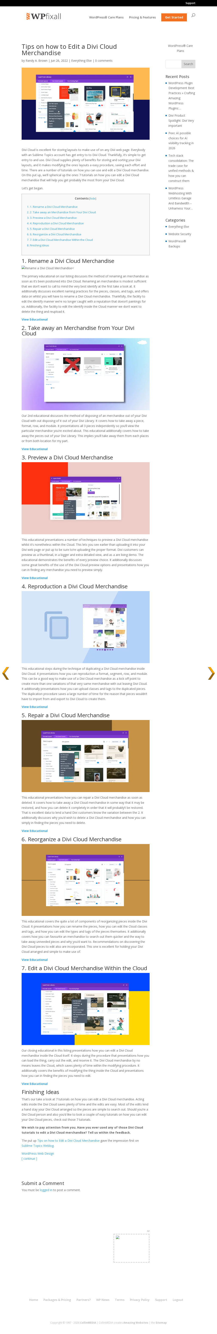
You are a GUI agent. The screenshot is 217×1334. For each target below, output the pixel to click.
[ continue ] (29, 1159)
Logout (178, 1300)
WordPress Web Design (38, 1153)
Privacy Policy (140, 1300)
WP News (102, 1300)
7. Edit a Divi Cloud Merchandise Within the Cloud (60, 240)
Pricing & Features (142, 17)
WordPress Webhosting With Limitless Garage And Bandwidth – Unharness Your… (180, 198)
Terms (119, 1300)
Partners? (84, 1300)
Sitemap (161, 1322)
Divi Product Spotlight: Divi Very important (181, 120)
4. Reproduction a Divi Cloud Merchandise (55, 223)
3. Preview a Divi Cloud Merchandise (52, 218)
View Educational (35, 319)
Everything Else (81, 61)
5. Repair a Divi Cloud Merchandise (51, 229)
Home (33, 1300)
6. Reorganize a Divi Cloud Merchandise (54, 234)
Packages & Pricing (57, 1300)
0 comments (104, 61)
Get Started (174, 17)
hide (92, 198)
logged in (46, 1190)
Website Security (179, 234)
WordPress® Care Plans (106, 17)
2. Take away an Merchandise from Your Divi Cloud (61, 212)
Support (190, 3)
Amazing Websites (135, 1322)
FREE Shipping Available (131, 1255)
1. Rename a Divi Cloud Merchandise (52, 207)
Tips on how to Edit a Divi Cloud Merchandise (68, 1141)
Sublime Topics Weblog (38, 1146)
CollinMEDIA (88, 1322)
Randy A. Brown (36, 61)
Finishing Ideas (38, 245)
